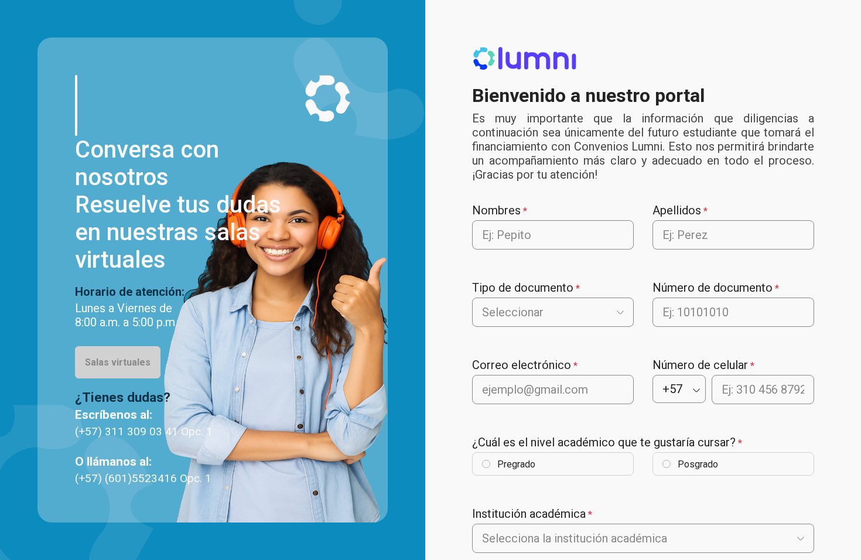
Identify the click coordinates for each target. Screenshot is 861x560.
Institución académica (529, 514)
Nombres (496, 210)
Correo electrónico (521, 365)
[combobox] (483, 312)
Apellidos (676, 210)
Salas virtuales (118, 362)
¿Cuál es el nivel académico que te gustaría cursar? (604, 442)
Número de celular (700, 365)
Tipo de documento (522, 288)
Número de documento (712, 288)
